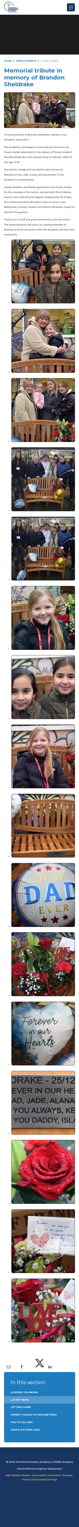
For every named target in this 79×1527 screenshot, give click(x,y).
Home (7, 60)
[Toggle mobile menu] (71, 7)
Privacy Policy (30, 1479)
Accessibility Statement (46, 1475)
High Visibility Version (18, 1475)
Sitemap (67, 1475)
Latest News (49, 60)
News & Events (26, 60)
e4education (54, 1468)
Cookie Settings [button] (48, 1479)
